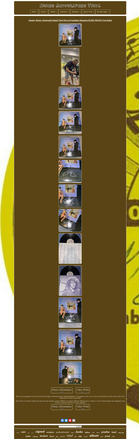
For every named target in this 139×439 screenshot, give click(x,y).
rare (23, 432)
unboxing (121, 432)
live (28, 432)
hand (114, 432)
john (57, 436)
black (52, 436)
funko (79, 431)
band (72, 432)
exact (98, 432)
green (32, 432)
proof (107, 436)
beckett (44, 436)
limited (62, 436)
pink (113, 436)
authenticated (62, 432)
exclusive (50, 432)
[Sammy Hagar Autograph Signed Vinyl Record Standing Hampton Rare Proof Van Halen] (70, 35)
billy (80, 436)
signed (40, 431)
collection (35, 436)
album (94, 435)
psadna (105, 431)
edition (87, 432)
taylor (28, 436)
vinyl (70, 435)
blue (76, 436)
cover (17, 432)
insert (86, 436)
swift (93, 432)
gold (101, 436)
